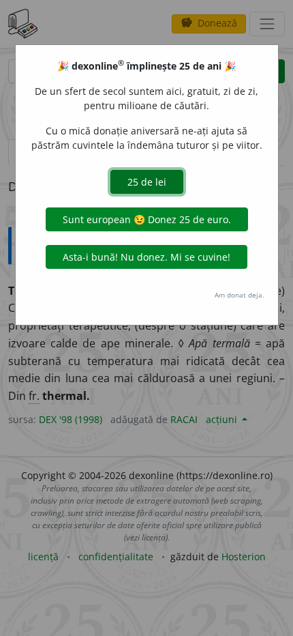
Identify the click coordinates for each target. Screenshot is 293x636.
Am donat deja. (239, 295)
